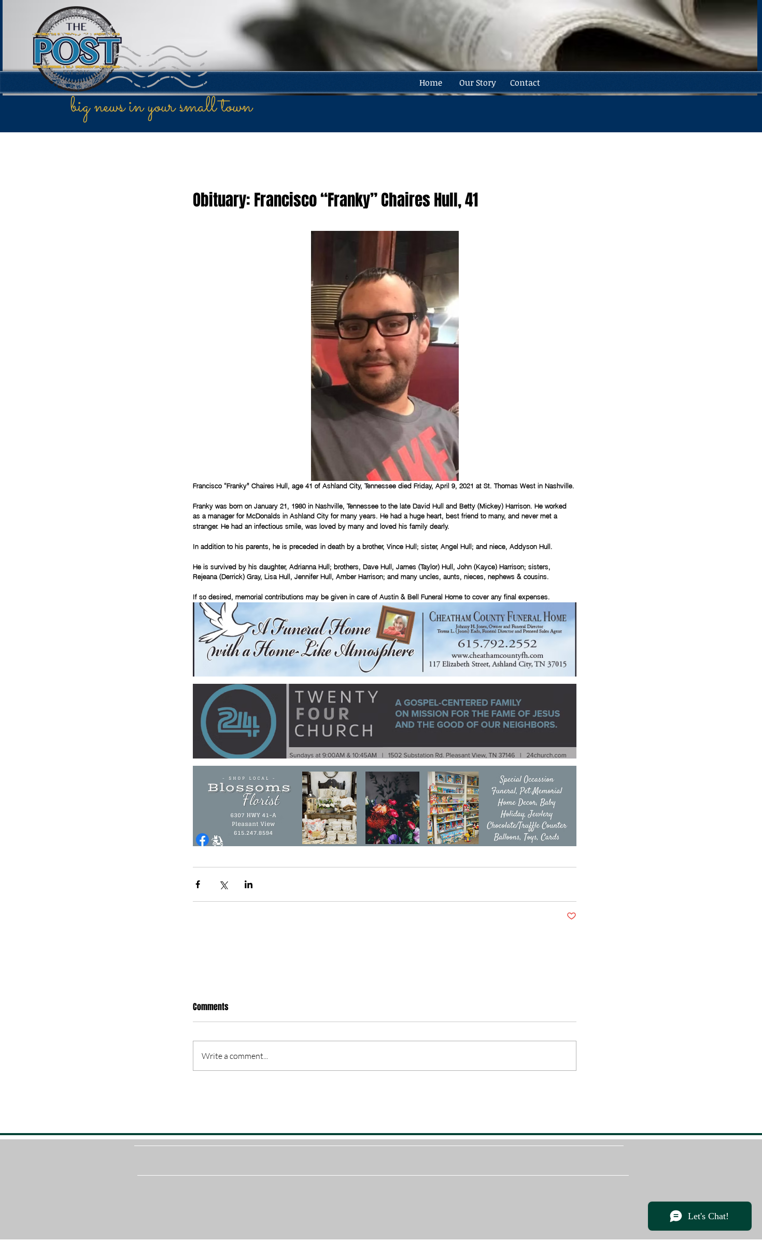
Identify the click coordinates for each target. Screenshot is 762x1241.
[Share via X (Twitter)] (223, 884)
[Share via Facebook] (198, 884)
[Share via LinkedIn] (248, 884)
